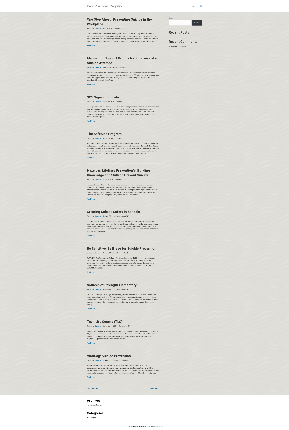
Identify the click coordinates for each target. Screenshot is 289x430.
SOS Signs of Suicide (103, 97)
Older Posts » (155, 389)
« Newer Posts (92, 389)
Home (194, 6)
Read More (91, 45)
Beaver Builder (158, 426)
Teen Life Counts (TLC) (104, 322)
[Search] (200, 6)
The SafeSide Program (104, 134)
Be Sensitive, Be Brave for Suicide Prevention (121, 248)
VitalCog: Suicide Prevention (109, 356)
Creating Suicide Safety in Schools (113, 212)
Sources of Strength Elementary (111, 285)
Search (171, 18)
